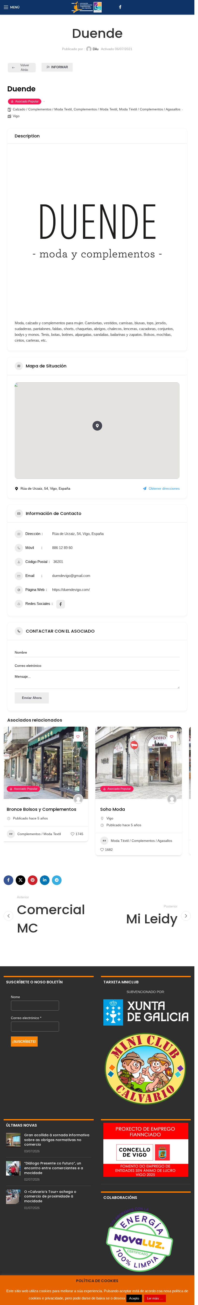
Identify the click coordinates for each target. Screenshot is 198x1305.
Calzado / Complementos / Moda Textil (42, 109)
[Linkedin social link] (45, 880)
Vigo (16, 116)
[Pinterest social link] (32, 880)
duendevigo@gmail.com (71, 576)
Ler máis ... (155, 1298)
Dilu (96, 49)
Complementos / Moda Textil (95, 109)
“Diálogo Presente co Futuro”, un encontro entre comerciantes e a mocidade (53, 1168)
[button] (97, 426)
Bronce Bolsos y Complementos (47, 809)
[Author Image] (84, 799)
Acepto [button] (134, 1298)
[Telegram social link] (57, 880)
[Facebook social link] (120, 7)
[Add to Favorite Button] (84, 736)
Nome (15, 997)
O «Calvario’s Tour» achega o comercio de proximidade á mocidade (50, 1196)
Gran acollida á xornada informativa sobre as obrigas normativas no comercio (56, 1140)
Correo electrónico (26, 1018)
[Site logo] (86, 7)
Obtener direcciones (164, 488)
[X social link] (20, 880)
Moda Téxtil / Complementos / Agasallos (149, 109)
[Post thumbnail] (13, 1143)
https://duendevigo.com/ (71, 590)
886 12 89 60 (62, 548)
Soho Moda (118, 809)
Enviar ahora (32, 698)
